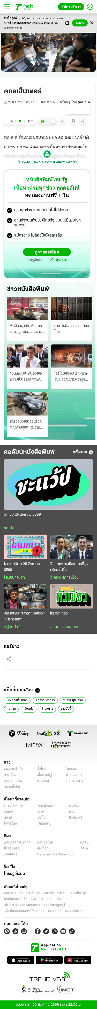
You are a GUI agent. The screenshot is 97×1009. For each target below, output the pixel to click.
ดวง (41, 811)
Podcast (75, 817)
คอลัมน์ (74, 805)
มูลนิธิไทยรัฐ (77, 893)
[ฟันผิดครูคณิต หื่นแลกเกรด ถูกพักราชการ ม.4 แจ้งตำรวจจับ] (27, 308)
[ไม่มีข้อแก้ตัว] (71, 596)
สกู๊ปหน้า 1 (12, 627)
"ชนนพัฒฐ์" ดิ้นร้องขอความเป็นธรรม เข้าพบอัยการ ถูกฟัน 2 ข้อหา (26, 376)
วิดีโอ (42, 817)
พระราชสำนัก (13, 769)
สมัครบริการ (72, 7)
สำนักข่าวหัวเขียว (64, 627)
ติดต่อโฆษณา (74, 911)
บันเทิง (8, 811)
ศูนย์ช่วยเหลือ (51, 899)
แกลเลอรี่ (10, 854)
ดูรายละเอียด (47, 252)
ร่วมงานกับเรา (30, 893)
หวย (72, 811)
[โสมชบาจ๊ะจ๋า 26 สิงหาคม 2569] (25, 546)
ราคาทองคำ (74, 781)
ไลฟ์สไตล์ (10, 823)
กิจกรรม (10, 893)
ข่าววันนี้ (66, 708)
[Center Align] (91, 23)
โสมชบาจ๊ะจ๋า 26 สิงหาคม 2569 (22, 567)
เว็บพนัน (29, 708)
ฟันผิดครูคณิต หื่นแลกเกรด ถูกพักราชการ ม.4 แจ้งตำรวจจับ (27, 329)
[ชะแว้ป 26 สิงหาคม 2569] (48, 484)
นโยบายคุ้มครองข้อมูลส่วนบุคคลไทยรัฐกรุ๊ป (34, 905)
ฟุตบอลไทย (45, 842)
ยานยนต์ (43, 781)
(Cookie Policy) (14, 27)
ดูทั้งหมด (80, 452)
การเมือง (10, 775)
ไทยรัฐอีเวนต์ (14, 874)
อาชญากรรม (13, 781)
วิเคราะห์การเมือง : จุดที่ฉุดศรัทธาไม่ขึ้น (69, 567)
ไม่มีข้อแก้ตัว (59, 613)
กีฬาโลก (43, 848)
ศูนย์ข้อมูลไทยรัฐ (15, 899)
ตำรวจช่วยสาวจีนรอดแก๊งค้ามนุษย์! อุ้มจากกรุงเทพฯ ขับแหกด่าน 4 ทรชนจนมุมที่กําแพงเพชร (27, 424)
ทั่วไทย (64, 102)
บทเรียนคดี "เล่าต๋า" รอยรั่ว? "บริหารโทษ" (24, 616)
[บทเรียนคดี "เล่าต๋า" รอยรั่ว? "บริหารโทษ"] (25, 596)
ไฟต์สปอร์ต (12, 848)
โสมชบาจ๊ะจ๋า (14, 577)
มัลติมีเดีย (44, 823)
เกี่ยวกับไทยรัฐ (54, 893)
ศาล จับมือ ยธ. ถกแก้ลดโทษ (71, 329)
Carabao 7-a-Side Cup (55, 854)
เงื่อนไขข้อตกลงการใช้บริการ (24, 911)
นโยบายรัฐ (44, 775)
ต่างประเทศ (74, 775)
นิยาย (8, 817)
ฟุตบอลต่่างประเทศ (17, 842)
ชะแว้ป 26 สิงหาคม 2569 (22, 514)
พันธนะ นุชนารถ (73, 700)
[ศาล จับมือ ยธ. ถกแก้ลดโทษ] (71, 308)
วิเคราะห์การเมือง (64, 577)
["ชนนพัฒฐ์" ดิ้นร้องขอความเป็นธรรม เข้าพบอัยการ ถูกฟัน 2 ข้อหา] (27, 355)
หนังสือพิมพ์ (48, 102)
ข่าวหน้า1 (47, 708)
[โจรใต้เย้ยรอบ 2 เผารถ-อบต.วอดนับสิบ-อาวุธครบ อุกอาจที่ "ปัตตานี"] (71, 355)
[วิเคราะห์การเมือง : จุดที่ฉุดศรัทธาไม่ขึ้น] (71, 546)
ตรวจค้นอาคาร (45, 700)
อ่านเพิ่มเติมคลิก (33, 23)
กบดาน (11, 708)
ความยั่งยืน (12, 787)
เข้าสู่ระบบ (58, 260)
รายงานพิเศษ (13, 805)
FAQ (34, 899)
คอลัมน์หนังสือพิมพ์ (29, 452)
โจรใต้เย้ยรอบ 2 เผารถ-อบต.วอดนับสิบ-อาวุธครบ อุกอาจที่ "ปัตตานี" (71, 376)
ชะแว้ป (9, 528)
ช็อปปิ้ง (9, 867)
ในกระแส (72, 769)
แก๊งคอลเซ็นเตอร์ (17, 700)
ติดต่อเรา (54, 911)
